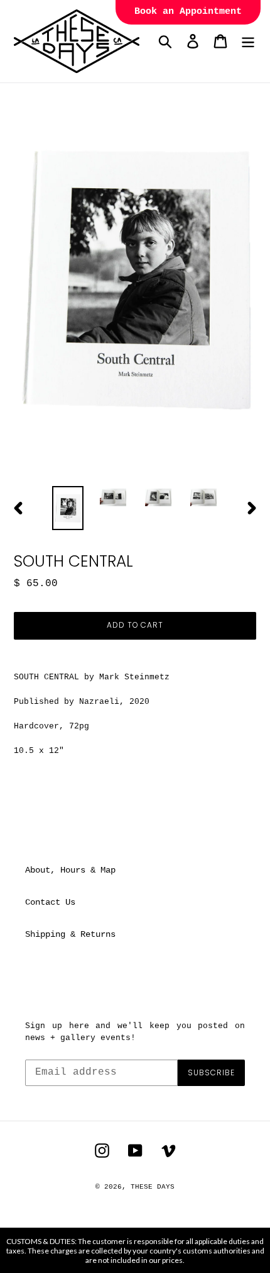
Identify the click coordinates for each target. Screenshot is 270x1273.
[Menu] (248, 41)
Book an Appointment (188, 11)
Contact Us (50, 902)
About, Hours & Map (70, 870)
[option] (67, 508)
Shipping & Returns (70, 934)
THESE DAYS (153, 1187)
